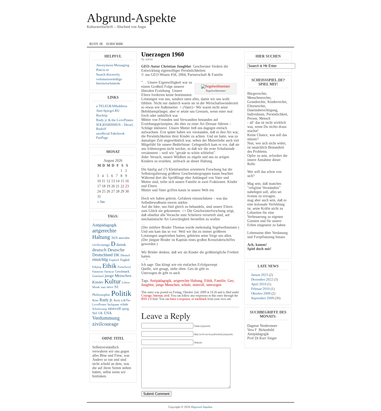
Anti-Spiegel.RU (107, 111)
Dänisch (125, 255)
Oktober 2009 (261, 293)
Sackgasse (113, 304)
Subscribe (114, 44)
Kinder (97, 282)
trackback (201, 299)
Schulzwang (99, 308)
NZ (116, 287)
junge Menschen (118, 276)
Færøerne (97, 271)
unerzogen (213, 285)
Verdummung (106, 318)
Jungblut (147, 285)
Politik (121, 293)
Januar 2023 (259, 275)
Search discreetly (108, 74)
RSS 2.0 (146, 299)
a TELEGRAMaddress (111, 106)
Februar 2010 (260, 289)
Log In (271, 3)
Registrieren (284, 3)
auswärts (124, 238)
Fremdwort (124, 267)
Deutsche (116, 249)
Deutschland (102, 255)
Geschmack (122, 271)
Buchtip (102, 115)
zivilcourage (105, 324)
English (159, 37)
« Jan (101, 202)
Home (95, 37)
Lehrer (126, 282)
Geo (231, 281)
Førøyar (109, 271)
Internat (183, 37)
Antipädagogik (104, 225)
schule (124, 304)
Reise (95, 300)
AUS (114, 238)
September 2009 (262, 298)
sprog (125, 309)
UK (100, 313)
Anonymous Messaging (112, 65)
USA (108, 313)
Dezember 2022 (262, 279)
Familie (219, 281)
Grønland (98, 276)
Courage (116, 37)
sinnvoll (114, 308)
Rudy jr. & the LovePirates (114, 120)
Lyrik (204, 37)
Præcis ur (102, 70)
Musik (221, 37)
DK (116, 255)
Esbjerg (96, 267)
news (110, 287)
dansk (138, 37)
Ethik (109, 265)
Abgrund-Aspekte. (202, 406)
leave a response (180, 299)
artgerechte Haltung (104, 233)
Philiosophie (101, 295)
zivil (238, 37)
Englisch (114, 260)
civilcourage (101, 245)
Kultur (112, 281)
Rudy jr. (96, 44)
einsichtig (100, 259)
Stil (94, 313)
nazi (103, 287)
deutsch (99, 249)
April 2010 (258, 284)
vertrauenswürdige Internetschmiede (109, 81)
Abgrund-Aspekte (131, 18)
